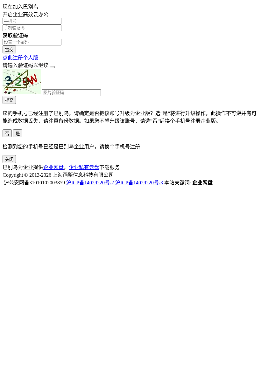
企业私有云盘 (84, 167)
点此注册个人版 (20, 57)
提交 (9, 49)
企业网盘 (53, 167)
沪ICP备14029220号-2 (90, 182)
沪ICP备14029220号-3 (139, 182)
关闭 (9, 159)
